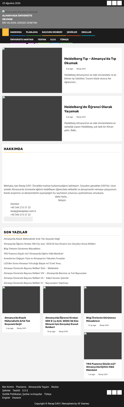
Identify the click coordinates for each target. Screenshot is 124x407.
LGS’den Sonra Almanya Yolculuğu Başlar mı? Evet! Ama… (33, 263)
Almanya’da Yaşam (38, 386)
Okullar (86, 32)
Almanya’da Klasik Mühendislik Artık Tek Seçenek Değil (32, 239)
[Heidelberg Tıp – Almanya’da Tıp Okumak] (32, 70)
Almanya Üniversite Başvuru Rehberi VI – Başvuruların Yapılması (36, 283)
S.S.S (53, 39)
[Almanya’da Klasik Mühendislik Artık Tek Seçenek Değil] (21, 299)
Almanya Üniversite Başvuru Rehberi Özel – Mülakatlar (31, 268)
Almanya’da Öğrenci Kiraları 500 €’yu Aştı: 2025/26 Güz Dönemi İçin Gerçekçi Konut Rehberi (50, 244)
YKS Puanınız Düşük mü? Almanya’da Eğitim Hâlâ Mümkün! (33, 253)
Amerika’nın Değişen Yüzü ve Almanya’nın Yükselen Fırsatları (34, 258)
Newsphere (68, 403)
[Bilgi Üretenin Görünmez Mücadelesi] (103, 299)
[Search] (119, 32)
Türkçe (64, 39)
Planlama (32, 32)
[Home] (5, 32)
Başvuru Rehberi (52, 32)
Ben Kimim (8, 386)
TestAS (42, 39)
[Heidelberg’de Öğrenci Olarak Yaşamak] (32, 118)
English (6, 397)
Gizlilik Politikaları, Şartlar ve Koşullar (22, 394)
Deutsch (16, 397)
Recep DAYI (81, 69)
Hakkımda (16, 32)
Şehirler (72, 32)
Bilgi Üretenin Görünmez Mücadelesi (22, 248)
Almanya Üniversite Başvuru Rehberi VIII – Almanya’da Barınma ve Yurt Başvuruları (45, 273)
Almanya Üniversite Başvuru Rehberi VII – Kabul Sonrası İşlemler (36, 278)
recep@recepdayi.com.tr (23, 211)
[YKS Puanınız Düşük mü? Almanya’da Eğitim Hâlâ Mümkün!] (103, 345)
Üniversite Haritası (21, 39)
